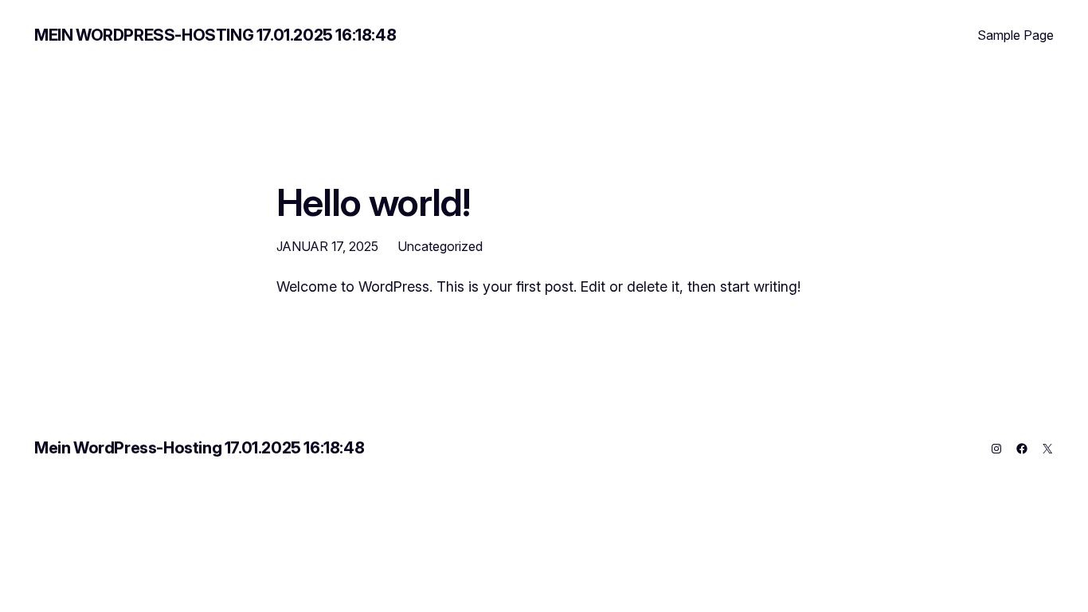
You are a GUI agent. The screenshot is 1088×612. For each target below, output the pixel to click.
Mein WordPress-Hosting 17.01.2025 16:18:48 (215, 35)
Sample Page (1015, 35)
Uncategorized (440, 246)
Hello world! (373, 202)
